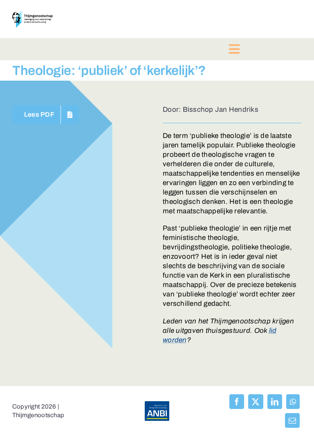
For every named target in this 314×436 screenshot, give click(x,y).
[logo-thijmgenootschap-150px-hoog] (32, 14)
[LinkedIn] (274, 401)
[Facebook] (236, 401)
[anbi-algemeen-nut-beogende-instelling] (157, 405)
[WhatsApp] (293, 401)
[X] (255, 401)
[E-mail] (292, 420)
